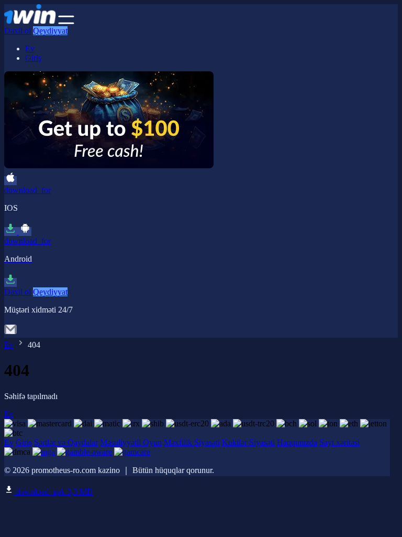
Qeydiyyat (50, 30)
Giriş (33, 57)
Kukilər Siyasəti (248, 442)
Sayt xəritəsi (339, 442)
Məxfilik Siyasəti (192, 442)
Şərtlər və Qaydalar (66, 442)
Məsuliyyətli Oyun (131, 442)
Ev (30, 48)
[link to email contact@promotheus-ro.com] (10, 332)
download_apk (53, 491)
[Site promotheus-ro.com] (30, 21)
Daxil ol (17, 30)
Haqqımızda (297, 442)
